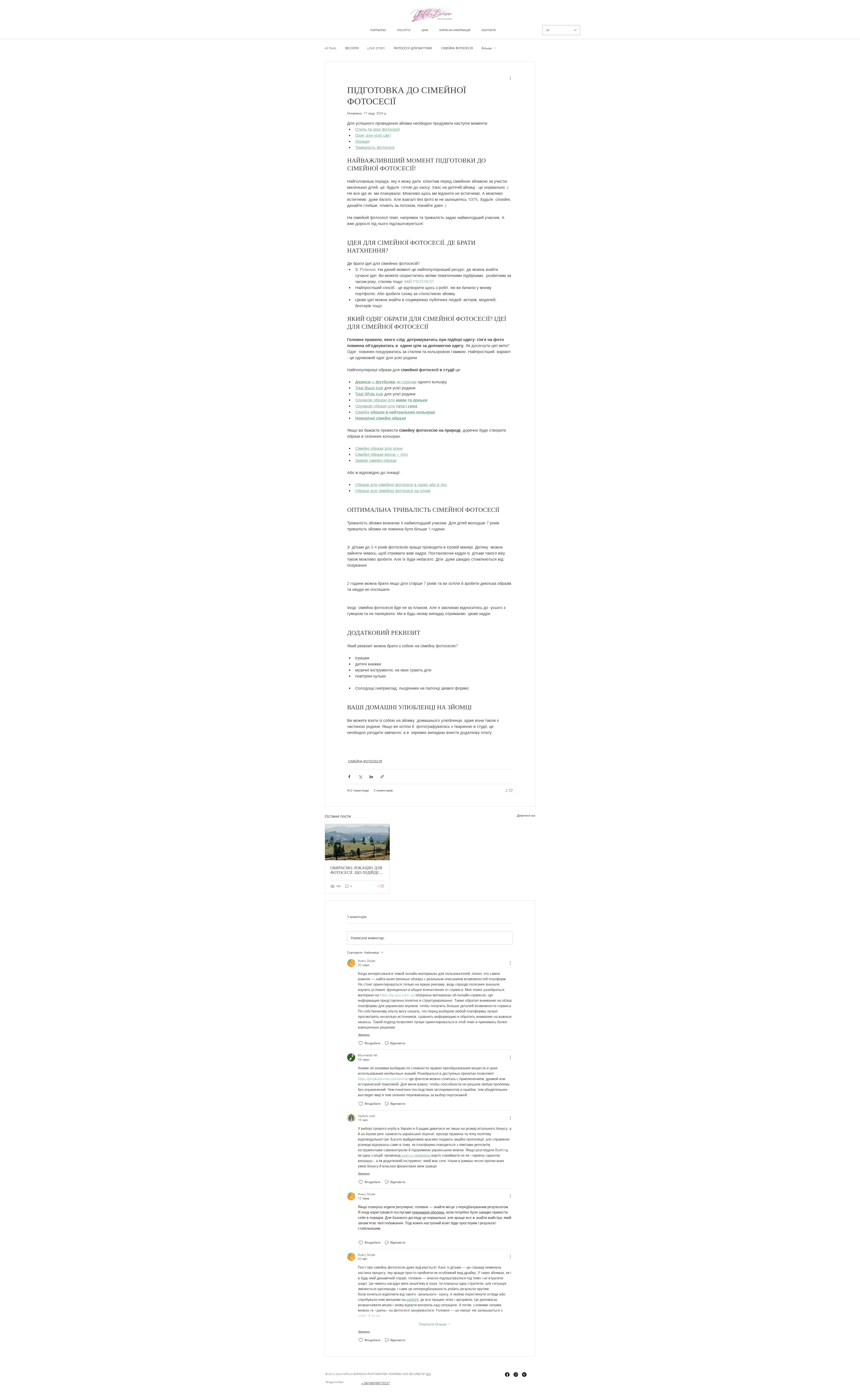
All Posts (330, 48)
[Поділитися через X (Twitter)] (360, 776)
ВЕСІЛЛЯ (351, 48)
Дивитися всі (526, 815)
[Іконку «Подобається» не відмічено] (361, 1043)
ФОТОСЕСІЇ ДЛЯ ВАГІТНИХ (413, 48)
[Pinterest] (524, 1374)
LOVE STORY (376, 48)
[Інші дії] (510, 78)
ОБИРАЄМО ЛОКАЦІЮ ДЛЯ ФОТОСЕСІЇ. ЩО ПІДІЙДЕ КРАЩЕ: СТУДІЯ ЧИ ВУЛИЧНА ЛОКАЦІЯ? (356, 870)
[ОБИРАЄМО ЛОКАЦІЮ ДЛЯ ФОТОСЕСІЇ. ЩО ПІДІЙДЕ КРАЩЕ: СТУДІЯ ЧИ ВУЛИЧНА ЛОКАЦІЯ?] (357, 842)
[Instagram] (516, 1374)
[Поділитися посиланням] (382, 776)
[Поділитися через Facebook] (349, 776)
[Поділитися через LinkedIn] (371, 776)
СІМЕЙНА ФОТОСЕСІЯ (457, 48)
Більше (487, 48)
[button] (403, 30)
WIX (428, 1374)
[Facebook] (507, 1374)
